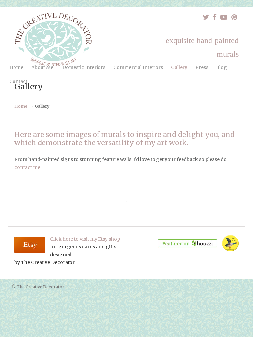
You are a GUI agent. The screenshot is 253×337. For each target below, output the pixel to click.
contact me (27, 167)
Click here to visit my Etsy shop (85, 239)
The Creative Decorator (54, 39)
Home (20, 106)
